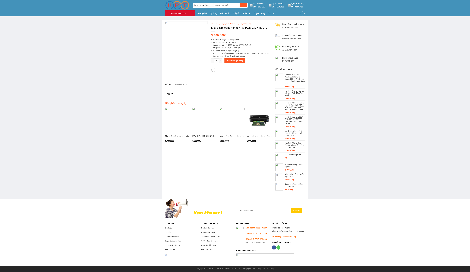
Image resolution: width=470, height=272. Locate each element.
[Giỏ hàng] (303, 13)
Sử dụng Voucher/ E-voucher (211, 236)
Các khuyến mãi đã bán (173, 245)
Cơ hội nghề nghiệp (172, 236)
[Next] (271, 127)
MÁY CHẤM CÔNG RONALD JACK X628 (204, 136)
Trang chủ (202, 13)
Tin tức (271, 13)
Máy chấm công (245, 24)
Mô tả (168, 85)
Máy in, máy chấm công (229, 24)
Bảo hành (224, 13)
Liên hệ (246, 13)
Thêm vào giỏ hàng (235, 61)
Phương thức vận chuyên (209, 241)
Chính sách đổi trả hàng (209, 245)
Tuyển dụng (259, 13)
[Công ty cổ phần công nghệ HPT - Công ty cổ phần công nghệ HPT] (177, 5)
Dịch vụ (213, 13)
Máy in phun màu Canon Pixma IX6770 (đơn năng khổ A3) (259, 136)
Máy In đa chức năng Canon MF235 (232, 136)
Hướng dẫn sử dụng (208, 249)
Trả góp (236, 13)
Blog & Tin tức (170, 249)
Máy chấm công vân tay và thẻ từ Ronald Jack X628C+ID (177, 136)
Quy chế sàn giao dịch (173, 241)
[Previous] (165, 127)
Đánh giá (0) (181, 85)
